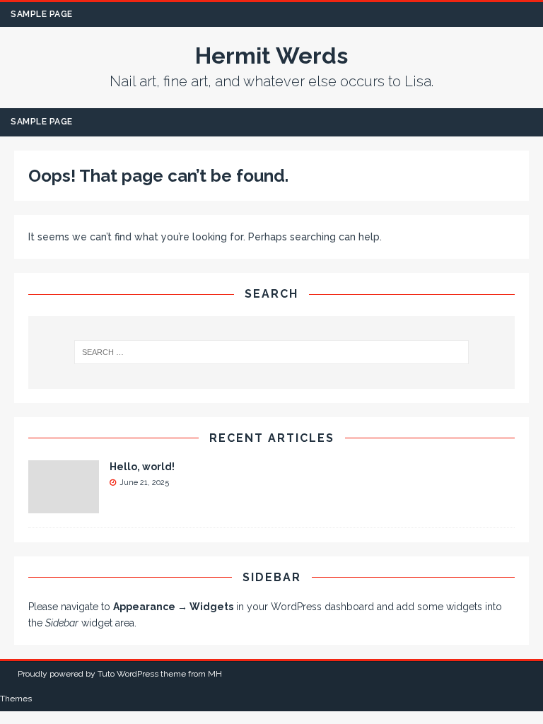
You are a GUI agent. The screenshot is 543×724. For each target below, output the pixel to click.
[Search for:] (271, 352)
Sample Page (42, 14)
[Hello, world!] (63, 504)
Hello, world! (142, 466)
